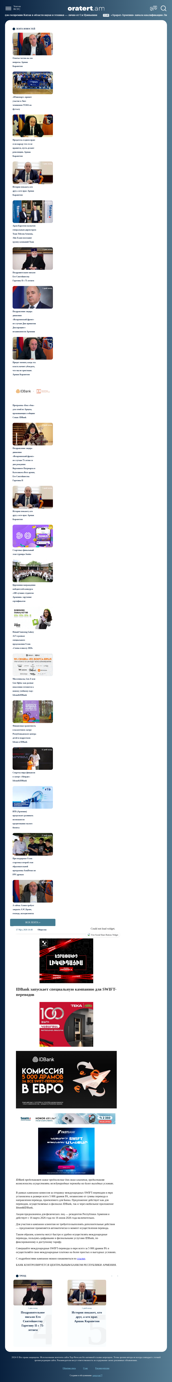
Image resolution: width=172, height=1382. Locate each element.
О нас (85, 1368)
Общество (42, 930)
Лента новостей (25, 29)
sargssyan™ (97, 1375)
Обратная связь (69, 1368)
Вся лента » (32, 922)
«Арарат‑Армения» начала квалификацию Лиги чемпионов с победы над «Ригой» (112, 15)
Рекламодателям (102, 1368)
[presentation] (112, 1276)
